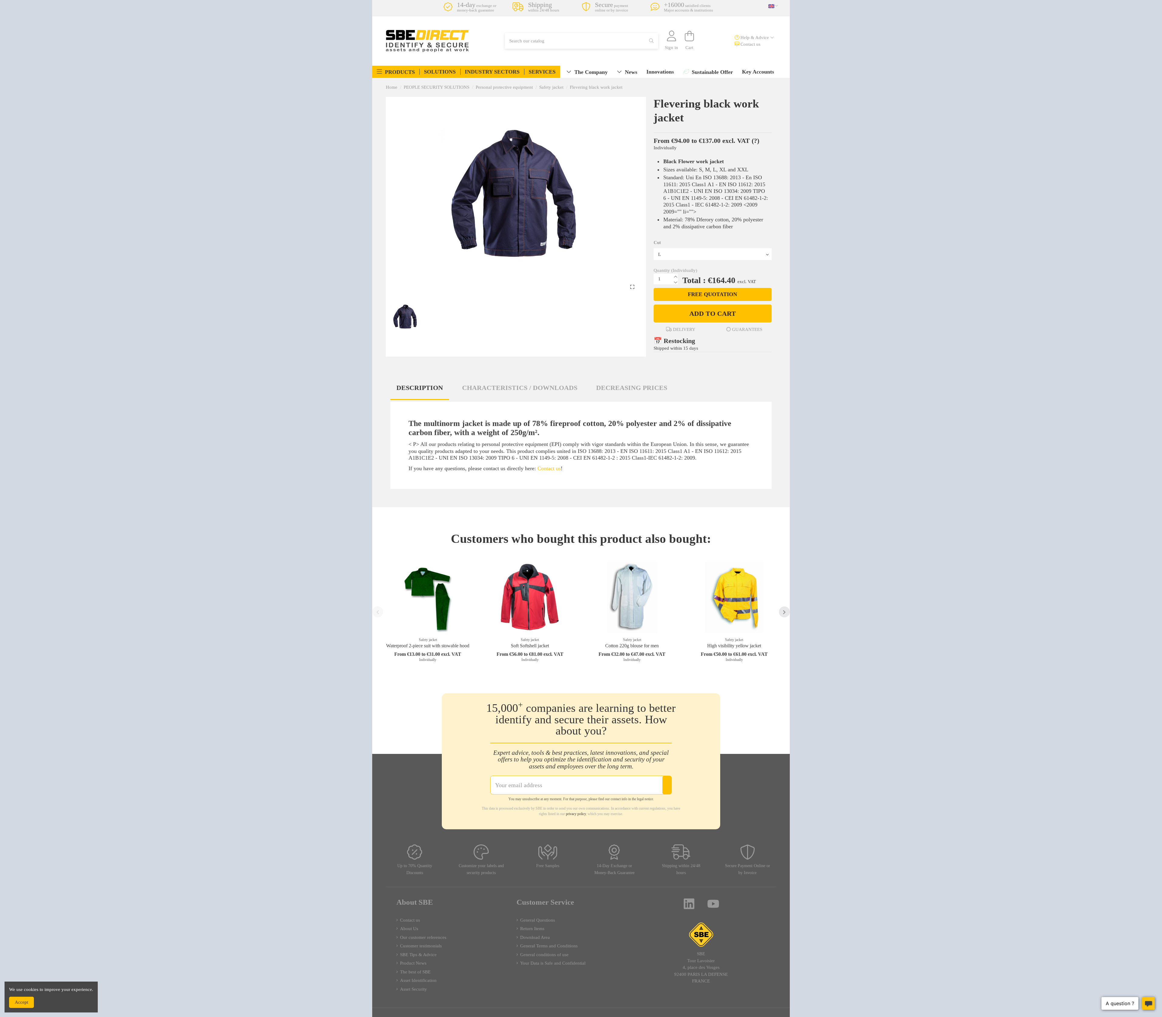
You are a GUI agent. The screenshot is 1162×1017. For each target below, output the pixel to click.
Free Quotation (712, 294)
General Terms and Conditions (549, 945)
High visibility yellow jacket (734, 645)
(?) (755, 140)
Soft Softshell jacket (530, 645)
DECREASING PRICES (631, 387)
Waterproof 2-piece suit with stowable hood (427, 645)
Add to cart (712, 313)
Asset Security (413, 989)
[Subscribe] (666, 785)
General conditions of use (544, 954)
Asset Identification (418, 980)
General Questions (537, 920)
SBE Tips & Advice (418, 954)
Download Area (535, 937)
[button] (395, 72)
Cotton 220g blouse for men (632, 645)
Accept (21, 1002)
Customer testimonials (421, 945)
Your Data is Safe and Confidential (553, 963)
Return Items (532, 928)
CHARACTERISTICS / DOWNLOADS (519, 387)
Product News (413, 963)
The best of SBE (415, 971)
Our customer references (423, 937)
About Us (409, 928)
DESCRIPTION (419, 387)
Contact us (749, 44)
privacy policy (576, 814)
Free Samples (547, 865)
